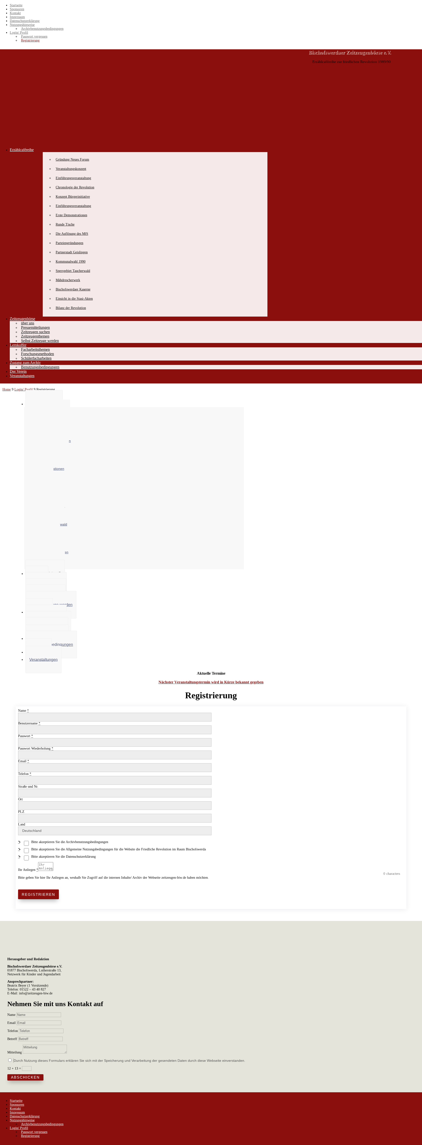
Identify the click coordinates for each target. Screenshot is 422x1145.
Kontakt (15, 13)
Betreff (12, 1039)
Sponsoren (17, 9)
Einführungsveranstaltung (73, 178)
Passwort (25, 736)
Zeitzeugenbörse (22, 319)
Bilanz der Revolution (71, 308)
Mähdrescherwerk (68, 280)
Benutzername (29, 723)
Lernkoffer (18, 345)
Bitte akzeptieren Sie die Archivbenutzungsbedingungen (69, 842)
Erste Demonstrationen (71, 215)
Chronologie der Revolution (75, 187)
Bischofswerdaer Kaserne (73, 289)
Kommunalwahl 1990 (70, 261)
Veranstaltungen (22, 376)
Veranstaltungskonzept (71, 169)
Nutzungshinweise (22, 25)
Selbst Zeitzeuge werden (40, 341)
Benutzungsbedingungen (40, 367)
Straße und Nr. (28, 786)
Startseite (16, 5)
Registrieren (38, 894)
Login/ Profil (19, 32)
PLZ (21, 812)
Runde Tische (65, 224)
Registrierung (30, 40)
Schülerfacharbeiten (36, 358)
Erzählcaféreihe (22, 150)
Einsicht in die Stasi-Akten (74, 298)
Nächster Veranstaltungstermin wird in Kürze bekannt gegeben (211, 682)
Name (23, 710)
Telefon (24, 774)
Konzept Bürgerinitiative (73, 196)
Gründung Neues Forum (72, 159)
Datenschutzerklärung (25, 21)
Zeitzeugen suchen (35, 332)
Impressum (17, 17)
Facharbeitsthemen (35, 349)
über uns (27, 323)
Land (21, 824)
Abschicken (25, 1077)
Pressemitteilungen (35, 327)
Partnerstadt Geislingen (72, 252)
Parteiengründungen (69, 243)
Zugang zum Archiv (25, 363)
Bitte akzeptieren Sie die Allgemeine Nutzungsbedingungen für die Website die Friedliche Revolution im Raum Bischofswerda (118, 849)
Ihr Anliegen (28, 870)
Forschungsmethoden (37, 354)
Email (23, 761)
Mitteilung (14, 1052)
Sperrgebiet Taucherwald (73, 271)
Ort (20, 799)
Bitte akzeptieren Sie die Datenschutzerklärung (63, 856)
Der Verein (18, 371)
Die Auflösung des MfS (72, 234)
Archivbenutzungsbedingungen (42, 29)
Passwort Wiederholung (35, 748)
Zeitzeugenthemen (35, 336)
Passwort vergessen (34, 36)
